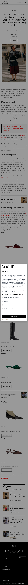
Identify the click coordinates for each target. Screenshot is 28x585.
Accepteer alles (14, 316)
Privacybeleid (5, 319)
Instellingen (14, 313)
